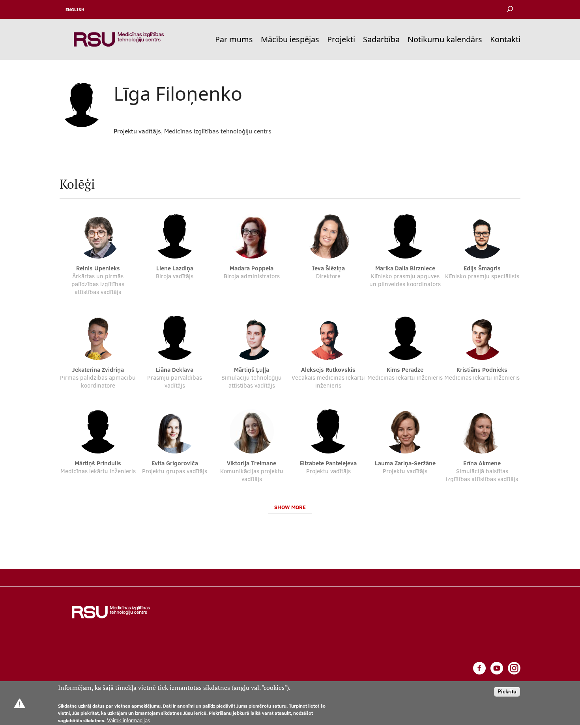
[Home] (119, 39)
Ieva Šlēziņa (328, 268)
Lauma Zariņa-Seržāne (405, 463)
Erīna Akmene (482, 463)
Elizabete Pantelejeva (328, 463)
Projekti (341, 39)
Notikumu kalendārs (445, 39)
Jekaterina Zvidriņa (98, 369)
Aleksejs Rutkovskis (328, 369)
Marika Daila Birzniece (405, 268)
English (74, 9)
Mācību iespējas (290, 39)
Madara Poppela (251, 268)
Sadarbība (381, 39)
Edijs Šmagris (482, 268)
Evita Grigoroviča (175, 463)
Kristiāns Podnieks (482, 369)
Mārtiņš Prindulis (98, 463)
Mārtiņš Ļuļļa (251, 369)
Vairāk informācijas (128, 720)
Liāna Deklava (174, 369)
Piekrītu (507, 692)
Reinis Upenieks (98, 268)
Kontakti (505, 39)
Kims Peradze (405, 369)
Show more (290, 507)
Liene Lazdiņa (174, 268)
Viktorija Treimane (251, 463)
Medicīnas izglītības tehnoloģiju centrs (217, 131)
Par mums (234, 39)
